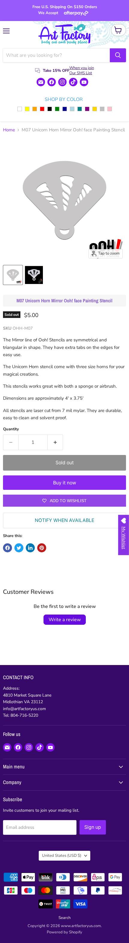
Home (9, 130)
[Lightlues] (72, 109)
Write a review (65, 619)
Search (64, 917)
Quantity (11, 429)
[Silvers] (102, 109)
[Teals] (79, 109)
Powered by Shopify (64, 932)
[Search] (118, 55)
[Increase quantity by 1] (55, 442)
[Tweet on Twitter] (18, 547)
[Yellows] (27, 109)
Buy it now (64, 483)
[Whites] (19, 109)
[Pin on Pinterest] (41, 547)
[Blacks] (49, 109)
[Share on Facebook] (7, 547)
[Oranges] (34, 109)
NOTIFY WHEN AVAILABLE (64, 520)
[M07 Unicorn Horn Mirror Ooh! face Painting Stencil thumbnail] (12, 275)
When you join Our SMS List (81, 70)
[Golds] (94, 109)
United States (61, 855)
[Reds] (42, 109)
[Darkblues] (64, 109)
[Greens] (57, 109)
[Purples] (87, 109)
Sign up (92, 827)
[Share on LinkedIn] (30, 547)
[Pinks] (109, 109)
